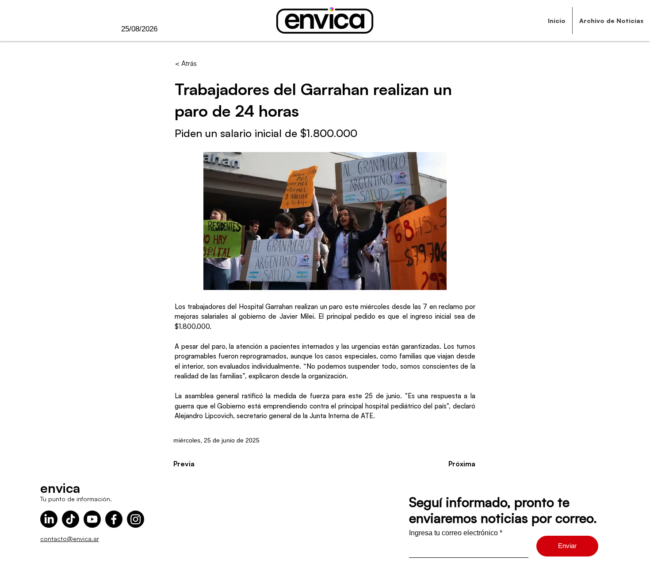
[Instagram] (135, 519)
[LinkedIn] (48, 519)
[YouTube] (92, 519)
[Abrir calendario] (175, 29)
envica (60, 488)
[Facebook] (113, 519)
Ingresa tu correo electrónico (453, 533)
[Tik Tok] (70, 519)
